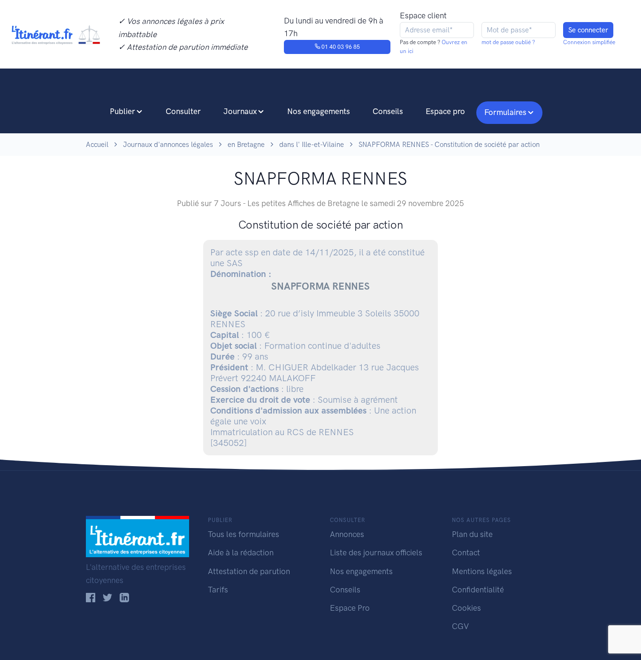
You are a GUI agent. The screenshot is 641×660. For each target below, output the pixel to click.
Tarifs (218, 589)
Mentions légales (482, 571)
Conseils (388, 111)
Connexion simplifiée (589, 42)
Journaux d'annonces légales (168, 144)
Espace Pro (350, 608)
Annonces (347, 534)
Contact (466, 552)
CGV (460, 626)
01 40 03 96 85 (340, 47)
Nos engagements (318, 111)
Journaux (240, 111)
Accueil (97, 144)
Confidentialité (478, 589)
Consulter (183, 111)
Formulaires (505, 112)
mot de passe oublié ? (508, 42)
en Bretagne (246, 144)
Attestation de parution (249, 571)
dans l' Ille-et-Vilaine (311, 144)
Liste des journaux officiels (376, 552)
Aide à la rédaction (241, 552)
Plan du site (472, 534)
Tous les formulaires (243, 534)
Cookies (466, 608)
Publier (122, 111)
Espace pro (445, 111)
